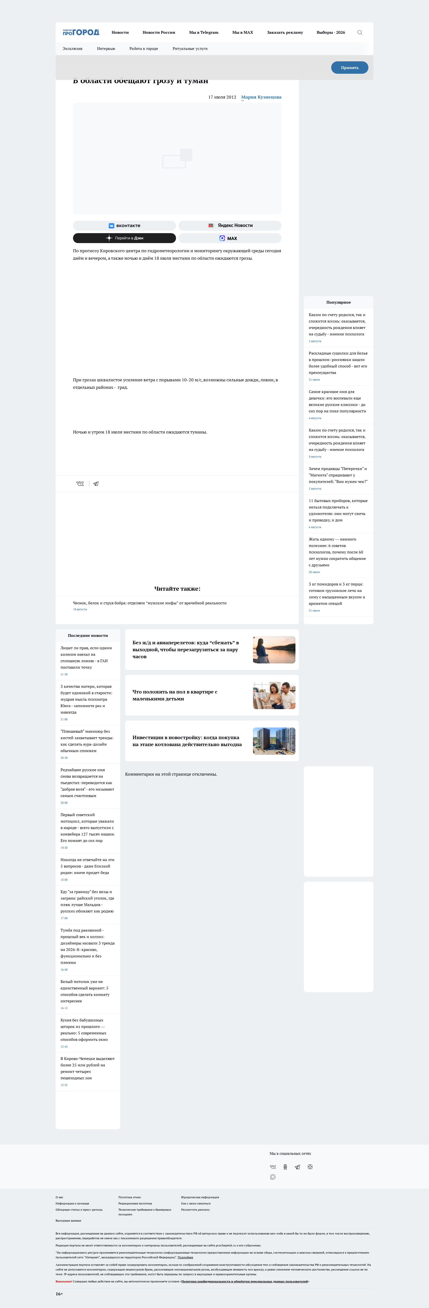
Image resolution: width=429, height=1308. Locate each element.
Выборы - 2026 (331, 32)
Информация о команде (72, 1203)
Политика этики (129, 1197)
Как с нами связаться (196, 1203)
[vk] (80, 483)
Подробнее (185, 1257)
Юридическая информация (200, 1197)
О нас (59, 1197)
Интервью (106, 48)
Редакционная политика (135, 1203)
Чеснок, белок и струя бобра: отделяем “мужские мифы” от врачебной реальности (150, 605)
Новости (120, 32)
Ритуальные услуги (190, 48)
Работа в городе (144, 48)
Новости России (159, 32)
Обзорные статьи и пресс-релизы (79, 1209)
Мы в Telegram (203, 32)
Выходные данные (68, 1220)
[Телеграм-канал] (297, 1167)
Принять (350, 67)
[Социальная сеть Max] (230, 238)
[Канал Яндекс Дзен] (124, 238)
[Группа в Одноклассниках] (285, 1167)
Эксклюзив (73, 48)
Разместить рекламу (195, 1209)
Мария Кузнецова (261, 97)
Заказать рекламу (285, 32)
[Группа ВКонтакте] (124, 226)
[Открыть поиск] (360, 32)
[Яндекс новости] (230, 226)
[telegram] (98, 483)
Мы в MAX (242, 32)
